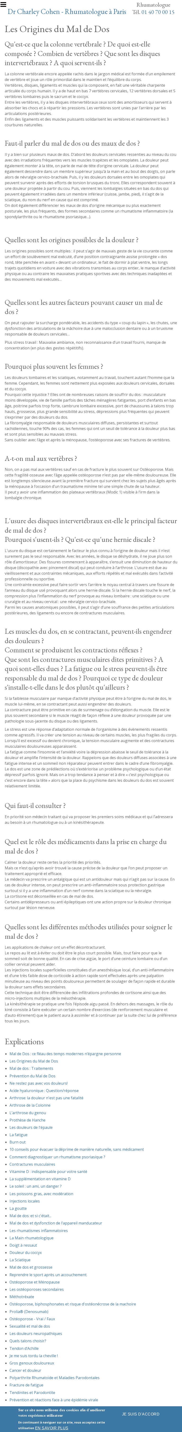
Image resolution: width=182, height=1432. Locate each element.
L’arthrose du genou (27, 1112)
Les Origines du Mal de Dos (33, 1061)
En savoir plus (51, 1428)
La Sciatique (20, 1259)
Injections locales (24, 1201)
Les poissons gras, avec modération (41, 1193)
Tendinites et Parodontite (32, 1392)
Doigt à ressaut (23, 1245)
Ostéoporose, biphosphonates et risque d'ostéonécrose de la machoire (72, 1304)
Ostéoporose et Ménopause (34, 1282)
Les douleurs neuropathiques (35, 1333)
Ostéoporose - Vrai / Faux (32, 1319)
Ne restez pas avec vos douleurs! (38, 1083)
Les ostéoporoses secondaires (36, 1289)
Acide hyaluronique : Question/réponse (44, 1090)
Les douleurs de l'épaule (31, 1127)
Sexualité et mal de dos (29, 1326)
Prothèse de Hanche (27, 1120)
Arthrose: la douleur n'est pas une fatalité (46, 1098)
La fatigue (18, 1134)
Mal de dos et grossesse (30, 1267)
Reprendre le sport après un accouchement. (48, 1274)
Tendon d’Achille (24, 1348)
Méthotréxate (21, 1296)
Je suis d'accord (141, 1414)
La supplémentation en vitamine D (40, 1178)
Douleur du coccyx (25, 1252)
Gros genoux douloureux (31, 1363)
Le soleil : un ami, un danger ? (35, 1186)
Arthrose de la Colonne (29, 1105)
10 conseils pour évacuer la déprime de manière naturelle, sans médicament (76, 1149)
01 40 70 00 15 (158, 12)
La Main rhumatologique (31, 1238)
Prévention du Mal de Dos (32, 1076)
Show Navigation (5, 6)
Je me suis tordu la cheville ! (33, 1355)
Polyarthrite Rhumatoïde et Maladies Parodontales (54, 1377)
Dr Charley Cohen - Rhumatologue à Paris (67, 11)
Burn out (17, 1142)
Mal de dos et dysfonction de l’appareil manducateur (55, 1223)
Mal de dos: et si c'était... (30, 1215)
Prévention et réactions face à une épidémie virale (53, 1399)
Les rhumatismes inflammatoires (38, 1230)
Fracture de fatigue (26, 1385)
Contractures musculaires (32, 1164)
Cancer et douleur (25, 1370)
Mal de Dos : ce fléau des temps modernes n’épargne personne (65, 1053)
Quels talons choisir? (27, 1340)
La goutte (18, 1208)
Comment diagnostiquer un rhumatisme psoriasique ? (57, 1157)
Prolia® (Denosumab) (28, 1311)
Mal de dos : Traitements (31, 1068)
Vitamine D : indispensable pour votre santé (48, 1171)
